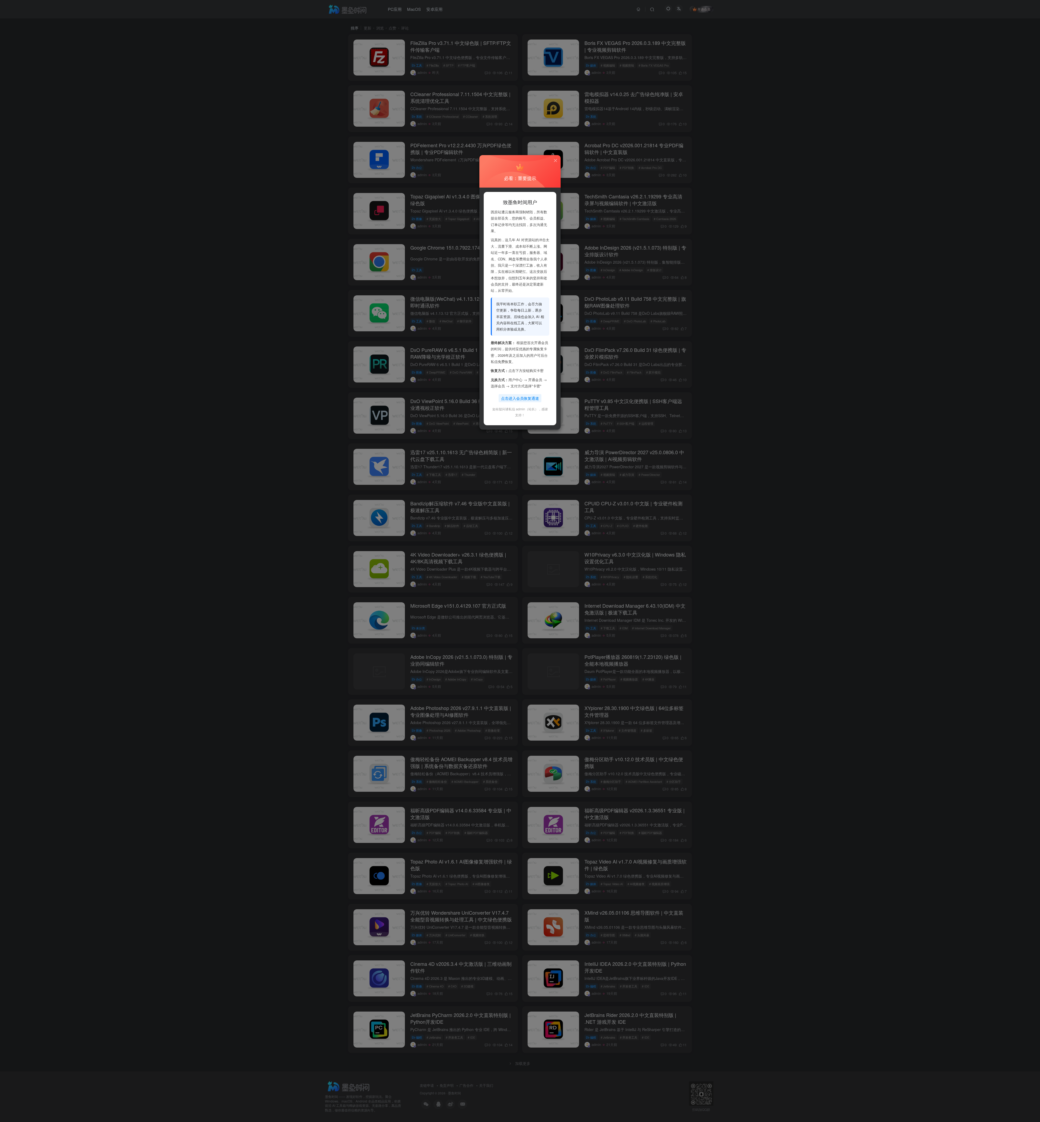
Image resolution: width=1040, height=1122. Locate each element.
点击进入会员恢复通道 (520, 398)
